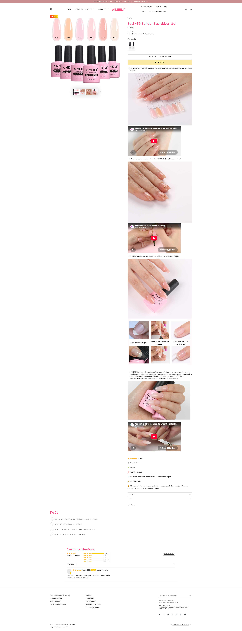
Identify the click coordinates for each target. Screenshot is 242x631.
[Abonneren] (191, 596)
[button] (51, 9)
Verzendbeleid (55, 601)
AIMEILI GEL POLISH (60, 624)
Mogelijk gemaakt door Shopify (59, 627)
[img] (77, 570)
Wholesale (90, 598)
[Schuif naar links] (71, 92)
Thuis (129, 18)
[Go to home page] (118, 9)
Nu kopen (159, 62)
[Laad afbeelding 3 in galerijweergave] (89, 92)
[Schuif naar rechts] (100, 92)
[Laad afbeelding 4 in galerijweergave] (95, 92)
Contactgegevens (92, 607)
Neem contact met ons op (60, 595)
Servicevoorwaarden (58, 604)
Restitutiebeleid (56, 598)
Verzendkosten (132, 34)
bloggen (89, 595)
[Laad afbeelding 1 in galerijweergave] (76, 92)
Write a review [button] (169, 554)
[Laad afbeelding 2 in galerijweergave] (82, 92)
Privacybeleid (91, 601)
